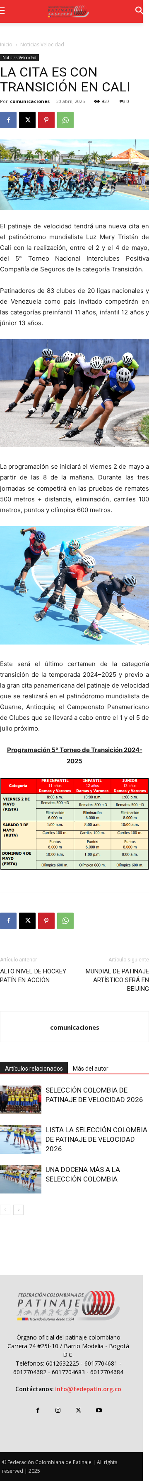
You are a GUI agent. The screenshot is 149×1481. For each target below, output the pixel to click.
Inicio (6, 44)
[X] (27, 120)
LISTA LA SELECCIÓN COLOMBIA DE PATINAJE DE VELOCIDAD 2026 (96, 1139)
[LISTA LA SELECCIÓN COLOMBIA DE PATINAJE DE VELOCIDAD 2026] (20, 1139)
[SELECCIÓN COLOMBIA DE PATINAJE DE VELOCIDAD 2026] (20, 1100)
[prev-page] (5, 1210)
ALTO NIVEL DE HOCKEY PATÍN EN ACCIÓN (33, 976)
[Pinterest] (46, 120)
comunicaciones (30, 101)
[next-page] (18, 1210)
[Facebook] (8, 120)
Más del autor (90, 1068)
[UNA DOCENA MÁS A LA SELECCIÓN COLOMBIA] (20, 1179)
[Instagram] (58, 1410)
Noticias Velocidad (42, 44)
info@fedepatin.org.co (88, 1389)
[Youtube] (99, 1410)
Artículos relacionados (34, 1068)
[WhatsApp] (65, 120)
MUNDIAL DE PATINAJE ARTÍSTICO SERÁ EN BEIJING (117, 980)
